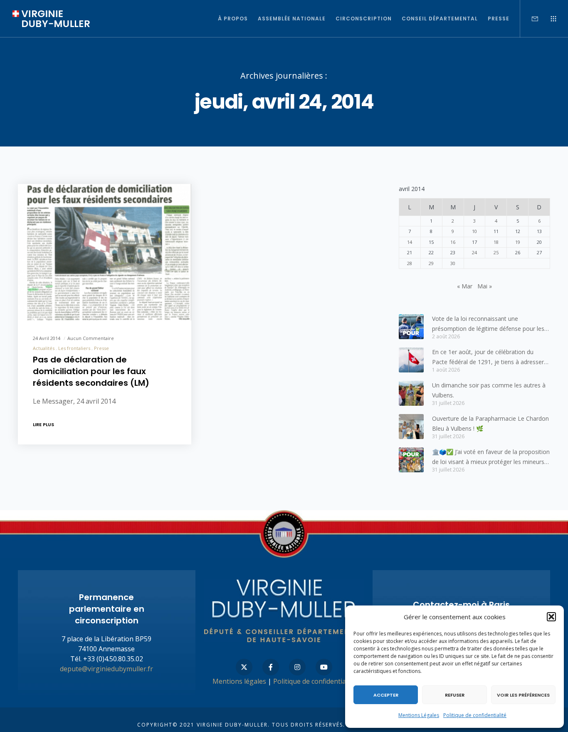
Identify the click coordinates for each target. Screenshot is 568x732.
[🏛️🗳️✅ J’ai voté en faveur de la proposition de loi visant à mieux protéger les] (411, 460)
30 (452, 263)
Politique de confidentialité (474, 715)
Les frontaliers (74, 348)
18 (496, 242)
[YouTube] (324, 667)
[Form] (529, 18)
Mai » (484, 286)
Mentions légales (239, 681)
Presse (101, 348)
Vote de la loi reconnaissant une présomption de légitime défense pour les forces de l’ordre (488, 324)
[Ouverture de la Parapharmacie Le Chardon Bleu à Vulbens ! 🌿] (411, 426)
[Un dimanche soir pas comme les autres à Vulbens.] (411, 393)
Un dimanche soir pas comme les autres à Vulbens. (489, 390)
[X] (244, 667)
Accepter (385, 695)
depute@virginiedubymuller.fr (106, 668)
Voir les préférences (523, 695)
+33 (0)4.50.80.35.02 (113, 658)
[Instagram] (297, 667)
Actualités (43, 348)
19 (517, 242)
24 (474, 252)
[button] (551, 617)
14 (409, 242)
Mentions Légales (418, 715)
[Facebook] (270, 667)
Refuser (454, 695)
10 (474, 231)
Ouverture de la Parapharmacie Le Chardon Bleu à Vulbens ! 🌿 (490, 423)
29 (431, 263)
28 (409, 263)
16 (452, 242)
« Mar (464, 286)
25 (496, 252)
